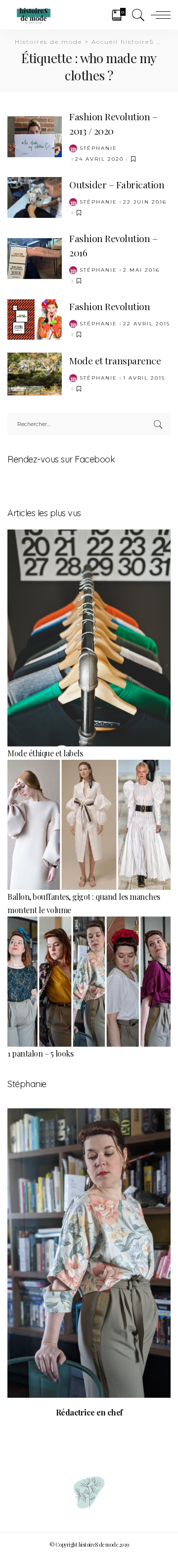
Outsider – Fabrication (116, 184)
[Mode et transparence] (34, 372)
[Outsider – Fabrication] (34, 196)
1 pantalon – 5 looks (40, 1053)
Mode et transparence (115, 360)
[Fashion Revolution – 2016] (34, 257)
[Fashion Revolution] (34, 318)
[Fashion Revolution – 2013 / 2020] (34, 135)
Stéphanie (98, 148)
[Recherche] (136, 15)
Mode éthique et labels (45, 753)
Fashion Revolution (109, 306)
